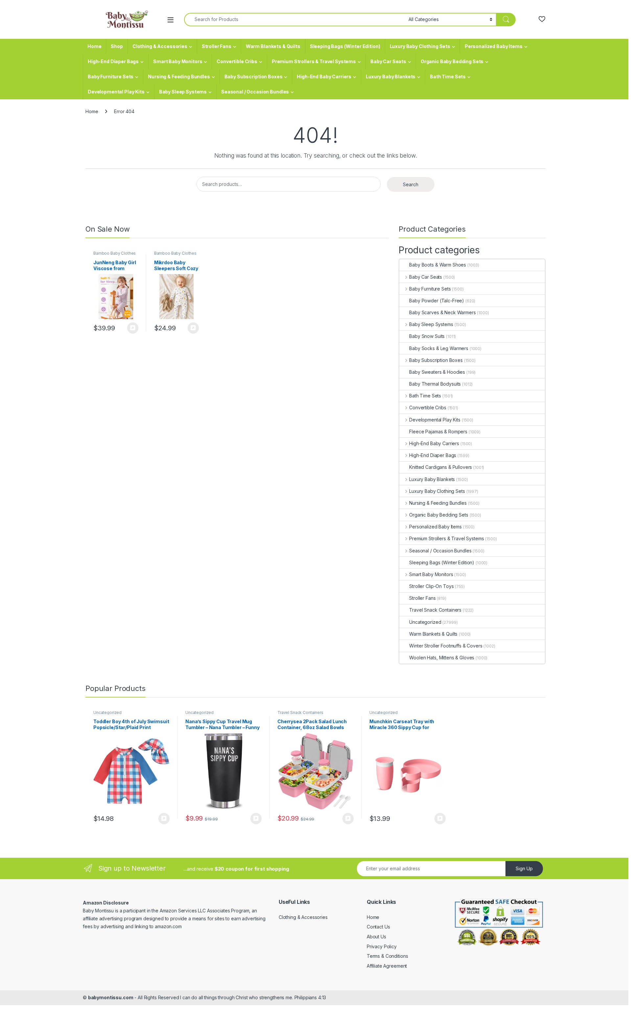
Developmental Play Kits (116, 91)
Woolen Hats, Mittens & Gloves (441, 657)
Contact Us (378, 926)
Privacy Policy (382, 946)
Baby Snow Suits (427, 336)
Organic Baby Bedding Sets (452, 61)
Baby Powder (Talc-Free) (436, 300)
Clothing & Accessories (159, 46)
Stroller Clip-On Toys (431, 586)
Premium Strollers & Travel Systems (314, 61)
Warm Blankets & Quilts (273, 46)
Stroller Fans (216, 46)
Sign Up (524, 868)
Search (410, 184)
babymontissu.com (110, 997)
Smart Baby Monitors (177, 61)
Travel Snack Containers (435, 610)
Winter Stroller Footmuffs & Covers (445, 645)
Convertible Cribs (237, 61)
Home (94, 46)
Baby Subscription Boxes (253, 76)
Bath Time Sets (448, 76)
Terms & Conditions (387, 956)
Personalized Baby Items (494, 46)
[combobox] (294, 19)
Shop (117, 46)
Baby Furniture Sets (110, 76)
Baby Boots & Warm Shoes (437, 264)
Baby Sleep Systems (183, 91)
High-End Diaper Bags (113, 61)
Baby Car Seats (388, 61)
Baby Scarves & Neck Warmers (442, 312)
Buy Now (132, 328)
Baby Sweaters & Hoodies (437, 372)
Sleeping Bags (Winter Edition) (345, 46)
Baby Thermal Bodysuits (435, 384)
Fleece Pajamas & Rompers (438, 431)
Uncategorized (425, 622)
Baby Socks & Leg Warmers (438, 348)
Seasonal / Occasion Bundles (255, 91)
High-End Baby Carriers (324, 76)
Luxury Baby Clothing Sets (420, 46)
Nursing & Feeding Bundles (179, 76)
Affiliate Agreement (387, 966)
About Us (376, 936)
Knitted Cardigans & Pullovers (440, 467)
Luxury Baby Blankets (390, 76)
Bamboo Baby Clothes (114, 253)
